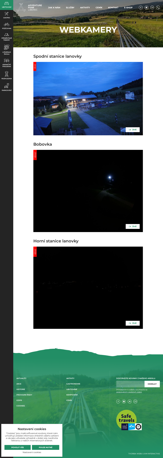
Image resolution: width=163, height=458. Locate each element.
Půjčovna (6, 28)
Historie (20, 389)
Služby (70, 7)
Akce (18, 384)
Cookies (20, 406)
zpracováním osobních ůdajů (129, 392)
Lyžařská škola (6, 53)
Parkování (7, 90)
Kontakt (113, 7)
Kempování (72, 395)
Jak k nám (54, 7)
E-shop (128, 7)
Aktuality (21, 378)
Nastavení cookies (32, 452)
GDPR (19, 400)
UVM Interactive (151, 454)
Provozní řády (24, 395)
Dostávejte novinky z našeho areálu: (135, 378)
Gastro (6, 18)
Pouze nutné (45, 447)
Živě (134, 130)
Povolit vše (17, 447)
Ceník (99, 7)
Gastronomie (73, 384)
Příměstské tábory (7, 39)
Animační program (6, 65)
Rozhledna (7, 79)
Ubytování (6, 7)
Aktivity (85, 7)
